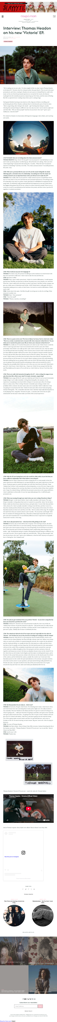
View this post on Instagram (12, 856)
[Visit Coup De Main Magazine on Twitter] (31, 999)
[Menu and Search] (2, 16)
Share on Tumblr (31, 889)
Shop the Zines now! (5, 1021)
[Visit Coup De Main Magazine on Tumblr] (33, 999)
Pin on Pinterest (28, 889)
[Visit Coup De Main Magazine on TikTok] (29, 999)
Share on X (25, 889)
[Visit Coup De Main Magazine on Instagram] (27, 999)
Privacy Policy (28, 1011)
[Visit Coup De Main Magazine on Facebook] (23, 999)
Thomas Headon (8, 41)
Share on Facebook (23, 889)
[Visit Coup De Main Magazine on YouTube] (25, 999)
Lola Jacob (16, 37)
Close (13, 1021)
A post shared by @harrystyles (23, 878)
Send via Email (34, 889)
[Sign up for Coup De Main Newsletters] (35, 999)
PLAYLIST (54, 16)
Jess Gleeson (12, 38)
